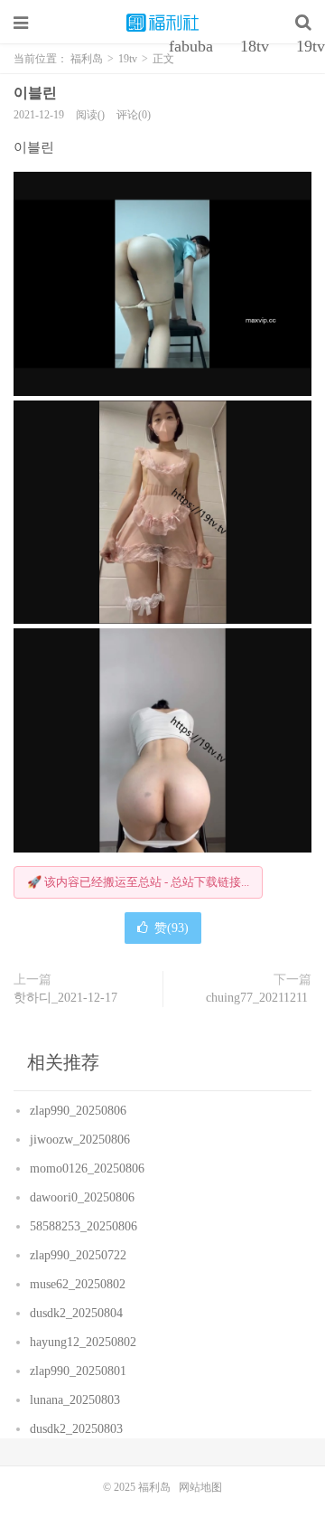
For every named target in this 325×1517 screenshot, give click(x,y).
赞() (171, 928)
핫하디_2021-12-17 (67, 997)
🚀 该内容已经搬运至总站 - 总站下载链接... (138, 882)
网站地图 (200, 1487)
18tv (254, 46)
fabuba (191, 46)
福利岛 (162, 23)
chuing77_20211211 (258, 997)
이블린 (37, 92)
